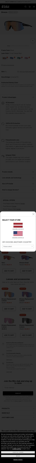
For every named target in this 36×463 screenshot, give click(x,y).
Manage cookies (18, 459)
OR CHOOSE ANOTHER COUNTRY (16, 242)
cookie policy (16, 448)
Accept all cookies (18, 452)
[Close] (33, 214)
